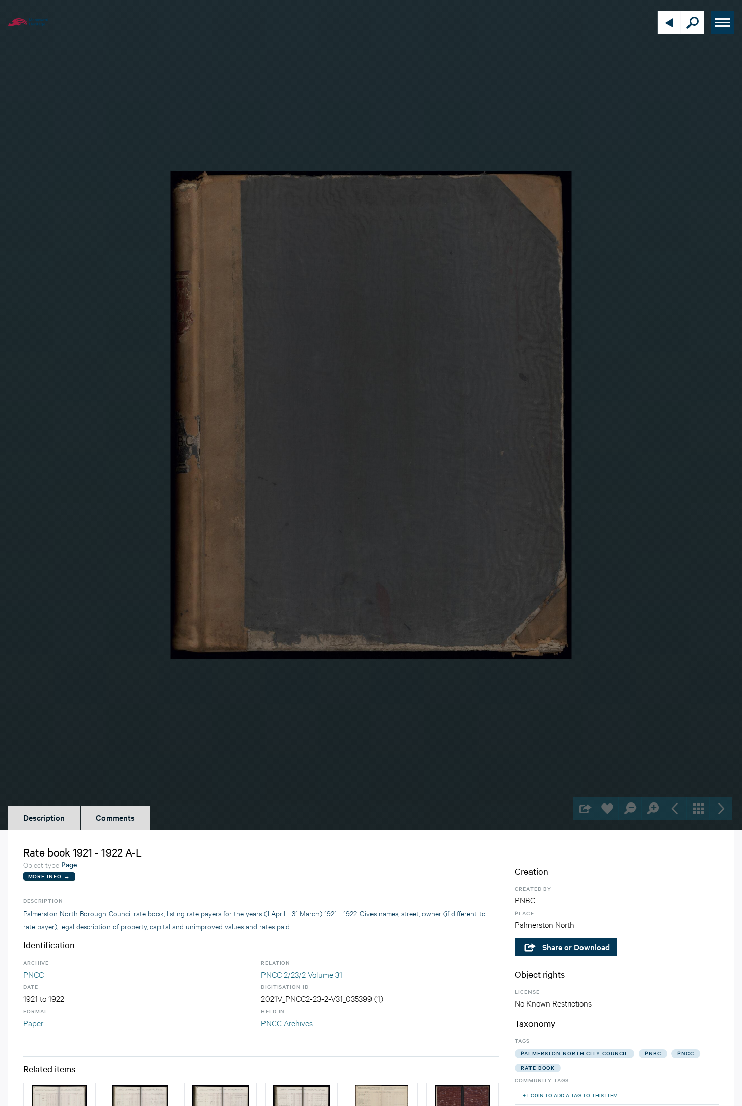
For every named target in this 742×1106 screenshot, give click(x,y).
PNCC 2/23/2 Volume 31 (301, 974)
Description (44, 817)
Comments (115, 817)
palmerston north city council (574, 1053)
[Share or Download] (584, 808)
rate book (538, 1067)
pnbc (653, 1053)
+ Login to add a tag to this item (570, 1095)
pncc (685, 1053)
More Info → (49, 876)
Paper (33, 1022)
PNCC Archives (287, 1022)
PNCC (33, 974)
